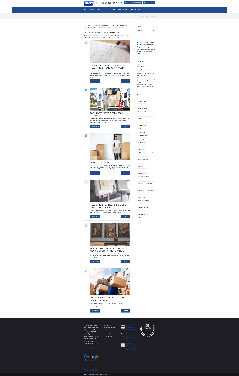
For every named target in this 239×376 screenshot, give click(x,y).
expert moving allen (142, 142)
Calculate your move (137, 9)
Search (153, 30)
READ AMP (125, 81)
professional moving (142, 214)
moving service (141, 190)
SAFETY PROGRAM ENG (90, 347)
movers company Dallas (143, 159)
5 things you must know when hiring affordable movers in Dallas (146, 79)
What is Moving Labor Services (144, 69)
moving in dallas (141, 186)
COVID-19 (140, 111)
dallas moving (149, 115)
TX (138, 221)
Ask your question (150, 2)
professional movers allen (143, 207)
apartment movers (142, 98)
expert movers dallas (142, 132)
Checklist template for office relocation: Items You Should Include (107, 68)
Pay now (126, 2)
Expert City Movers (142, 125)
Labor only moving (108, 335)
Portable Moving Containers (143, 200)
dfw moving (140, 118)
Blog (114, 9)
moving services (150, 190)
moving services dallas (142, 193)
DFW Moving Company (142, 121)
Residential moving (108, 325)
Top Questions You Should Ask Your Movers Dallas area (146, 74)
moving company (141, 169)
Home (85, 9)
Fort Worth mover (141, 149)
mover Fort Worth (141, 156)
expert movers (141, 128)
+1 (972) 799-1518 (105, 4)
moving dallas (151, 180)
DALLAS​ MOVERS (108, 336)
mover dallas (151, 152)
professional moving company (144, 217)
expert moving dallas (142, 145)
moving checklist (141, 166)
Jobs (119, 9)
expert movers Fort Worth (143, 135)
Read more (95, 81)
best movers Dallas (142, 101)
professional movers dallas (143, 210)
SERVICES (92, 9)
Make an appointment (136, 2)
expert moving (141, 139)
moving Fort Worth (149, 183)
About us (100, 9)
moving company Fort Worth (143, 176)
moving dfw (140, 183)
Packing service (107, 331)
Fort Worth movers (141, 66)
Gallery (108, 9)
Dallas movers (141, 115)
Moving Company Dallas (143, 173)
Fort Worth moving (141, 152)
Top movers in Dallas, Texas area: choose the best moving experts (145, 85)
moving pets (150, 186)
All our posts (106, 338)
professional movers (142, 204)
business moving (141, 104)
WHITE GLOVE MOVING (101, 162)
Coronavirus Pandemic (142, 108)
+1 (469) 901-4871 (105, 2)
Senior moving (107, 333)
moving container (141, 180)
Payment (125, 9)
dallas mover (147, 111)
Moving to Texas (141, 197)
